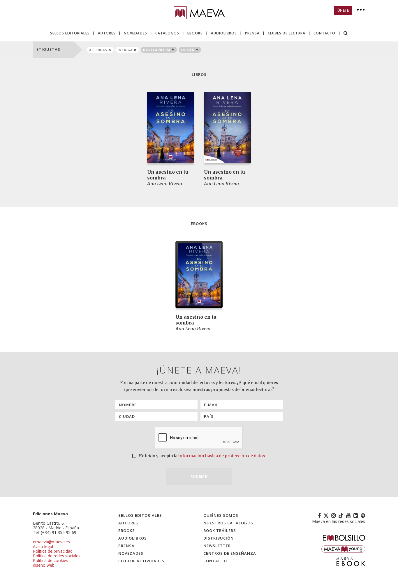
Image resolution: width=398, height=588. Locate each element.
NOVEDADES (135, 33)
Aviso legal (43, 546)
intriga (125, 50)
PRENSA (252, 33)
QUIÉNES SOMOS (220, 515)
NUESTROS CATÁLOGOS (228, 523)
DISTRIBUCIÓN (218, 538)
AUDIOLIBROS (224, 33)
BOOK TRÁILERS (219, 530)
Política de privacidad (53, 551)
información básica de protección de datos (221, 455)
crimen (188, 50)
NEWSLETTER (217, 545)
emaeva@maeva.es (51, 542)
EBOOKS (195, 33)
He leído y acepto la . (202, 455)
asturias (98, 50)
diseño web (43, 565)
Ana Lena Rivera (164, 183)
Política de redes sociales (56, 556)
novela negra (156, 50)
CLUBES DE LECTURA (286, 33)
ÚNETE (343, 10)
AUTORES (107, 33)
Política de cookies (50, 560)
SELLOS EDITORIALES (70, 33)
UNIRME (199, 476)
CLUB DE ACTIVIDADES (141, 560)
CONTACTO (324, 33)
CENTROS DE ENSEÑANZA (229, 553)
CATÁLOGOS (167, 33)
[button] (346, 34)
